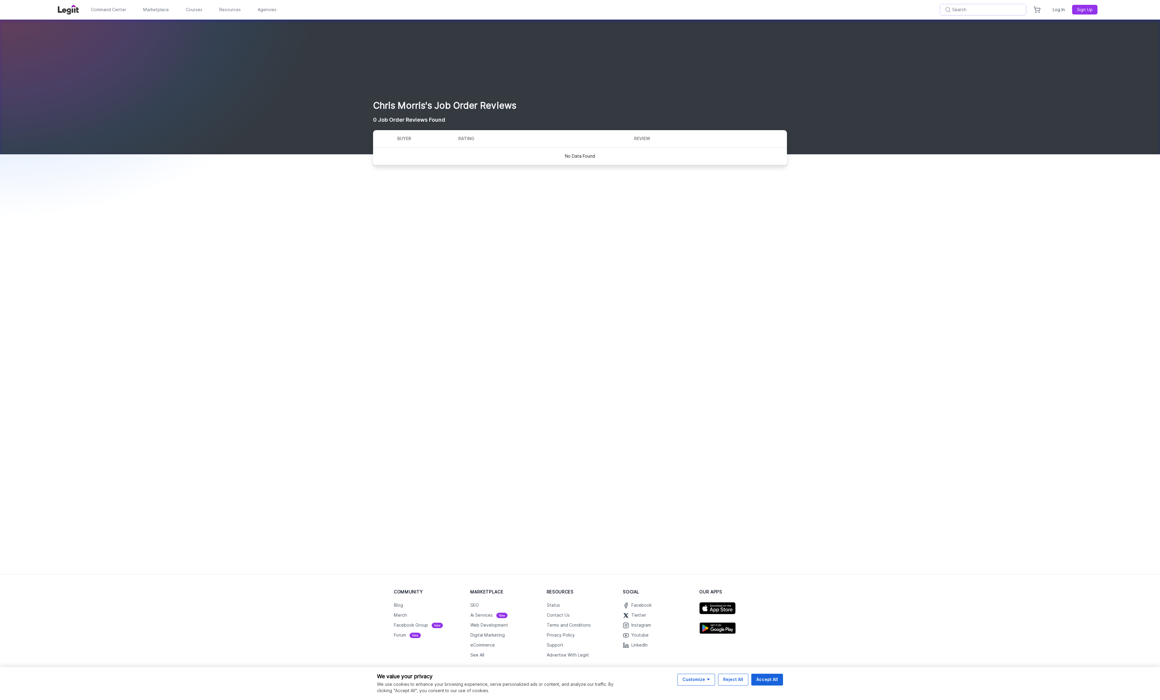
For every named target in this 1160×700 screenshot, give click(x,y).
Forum (406, 635)
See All (477, 655)
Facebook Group (417, 625)
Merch (400, 615)
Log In (1059, 9)
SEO (474, 605)
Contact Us (558, 615)
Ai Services (487, 615)
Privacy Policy (561, 635)
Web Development (489, 625)
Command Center (108, 9)
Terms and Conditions (569, 625)
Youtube (640, 635)
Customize (693, 679)
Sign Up (1085, 9)
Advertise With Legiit (568, 655)
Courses (194, 9)
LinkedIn (639, 645)
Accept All (767, 679)
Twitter (638, 615)
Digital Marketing (487, 635)
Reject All (733, 679)
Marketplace (156, 9)
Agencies (267, 9)
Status (553, 605)
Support (555, 645)
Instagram (641, 625)
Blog (398, 605)
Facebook (641, 605)
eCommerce (482, 645)
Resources (230, 9)
